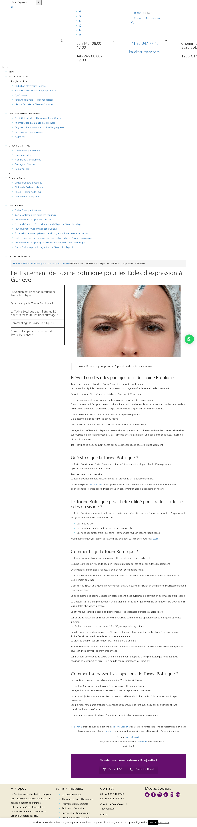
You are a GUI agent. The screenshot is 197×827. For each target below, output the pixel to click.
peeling (108, 731)
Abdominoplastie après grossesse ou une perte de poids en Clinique (50, 243)
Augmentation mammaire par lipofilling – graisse (39, 127)
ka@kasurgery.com (144, 52)
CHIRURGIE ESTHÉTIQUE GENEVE (24, 114)
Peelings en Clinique (25, 164)
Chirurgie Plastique (18, 81)
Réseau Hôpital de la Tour (28, 192)
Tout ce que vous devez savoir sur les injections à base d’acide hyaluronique (53, 238)
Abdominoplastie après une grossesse (34, 220)
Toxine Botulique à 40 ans (28, 210)
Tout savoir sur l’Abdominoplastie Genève (36, 229)
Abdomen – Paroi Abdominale (77, 799)
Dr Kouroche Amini (18, 77)
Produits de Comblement (28, 160)
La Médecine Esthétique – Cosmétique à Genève (45, 263)
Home (11, 72)
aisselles (155, 539)
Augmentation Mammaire (75, 804)
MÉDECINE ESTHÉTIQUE (20, 146)
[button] (189, 339)
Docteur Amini (96, 484)
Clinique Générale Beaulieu (28, 183)
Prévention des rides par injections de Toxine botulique (33, 294)
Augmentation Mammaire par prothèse (35, 123)
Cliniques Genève (17, 178)
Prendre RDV (115, 769)
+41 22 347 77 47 (144, 44)
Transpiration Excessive (26, 155)
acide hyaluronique (120, 727)
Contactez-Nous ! (145, 769)
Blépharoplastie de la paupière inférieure (35, 215)
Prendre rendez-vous (19, 256)
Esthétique (142, 742)
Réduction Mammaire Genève (30, 86)
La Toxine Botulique (72, 795)
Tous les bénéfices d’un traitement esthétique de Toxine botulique (48, 224)
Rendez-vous (153, 18)
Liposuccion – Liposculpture (29, 132)
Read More (163, 823)
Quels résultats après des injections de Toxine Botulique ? (44, 247)
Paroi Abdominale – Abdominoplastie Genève (38, 118)
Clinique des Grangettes (27, 197)
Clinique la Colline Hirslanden (29, 187)
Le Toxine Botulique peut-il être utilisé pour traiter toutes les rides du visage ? (34, 314)
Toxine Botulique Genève (27, 150)
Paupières (20, 137)
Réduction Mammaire (73, 808)
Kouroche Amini (133, 737)
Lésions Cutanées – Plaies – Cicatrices (34, 104)
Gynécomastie (22, 95)
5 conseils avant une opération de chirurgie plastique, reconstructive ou (51, 233)
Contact (138, 18)
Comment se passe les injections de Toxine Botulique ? (32, 333)
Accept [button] (153, 823)
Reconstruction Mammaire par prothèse (35, 91)
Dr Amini (78, 727)
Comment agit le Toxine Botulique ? (32, 323)
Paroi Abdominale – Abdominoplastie (34, 100)
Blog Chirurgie (15, 206)
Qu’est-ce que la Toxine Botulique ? (32, 303)
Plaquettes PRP (22, 169)
